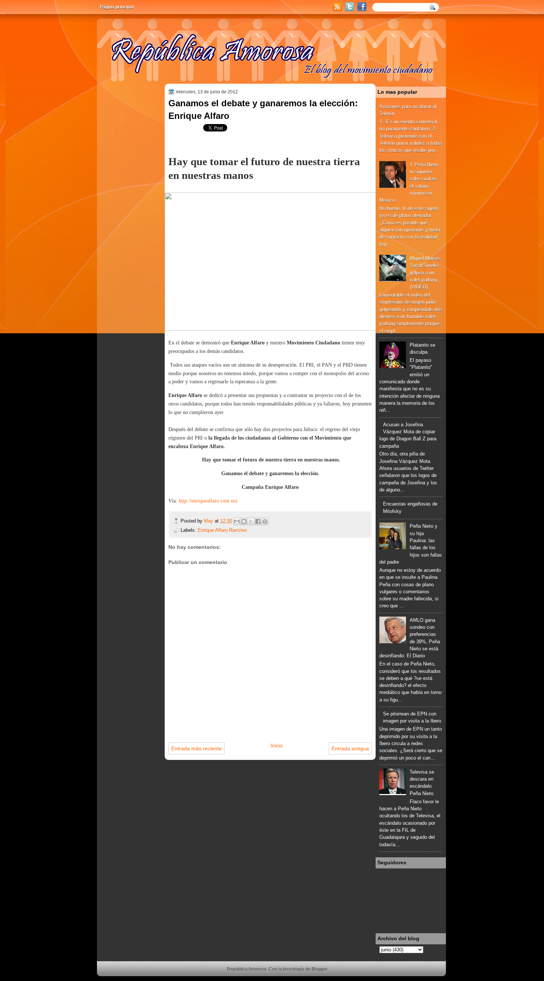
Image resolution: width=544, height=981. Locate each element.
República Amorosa (246, 969)
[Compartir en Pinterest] (265, 521)
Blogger (319, 969)
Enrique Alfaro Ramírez (222, 530)
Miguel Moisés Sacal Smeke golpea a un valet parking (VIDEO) (425, 273)
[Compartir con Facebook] (258, 521)
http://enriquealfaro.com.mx (208, 501)
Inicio (277, 745)
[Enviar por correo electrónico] (237, 521)
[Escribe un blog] (244, 521)
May (209, 521)
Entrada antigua (350, 748)
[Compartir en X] (251, 521)
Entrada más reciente (196, 748)
